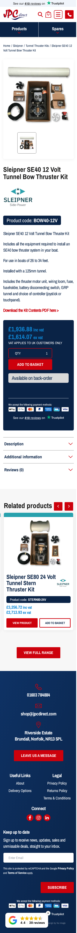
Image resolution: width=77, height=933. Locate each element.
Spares (58, 28)
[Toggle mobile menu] (58, 14)
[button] (26, 920)
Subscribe (57, 887)
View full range (38, 652)
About (20, 783)
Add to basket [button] (55, 623)
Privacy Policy (57, 783)
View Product (22, 623)
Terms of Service (17, 873)
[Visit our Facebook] (30, 817)
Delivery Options (20, 790)
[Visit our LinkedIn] (47, 817)
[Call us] (69, 14)
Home (6, 46)
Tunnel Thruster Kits (37, 46)
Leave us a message (38, 755)
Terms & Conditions (57, 798)
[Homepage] (15, 14)
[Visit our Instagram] (38, 817)
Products (19, 28)
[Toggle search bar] (40, 14)
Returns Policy (57, 790)
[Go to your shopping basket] (48, 14)
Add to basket (30, 364)
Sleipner (18, 46)
